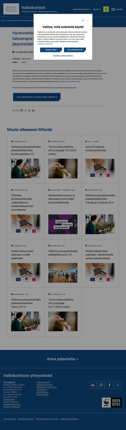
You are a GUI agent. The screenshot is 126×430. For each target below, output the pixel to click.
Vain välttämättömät (74, 50)
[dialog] (63, 37)
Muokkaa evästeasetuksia (63, 56)
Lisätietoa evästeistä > (45, 44)
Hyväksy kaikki (51, 50)
